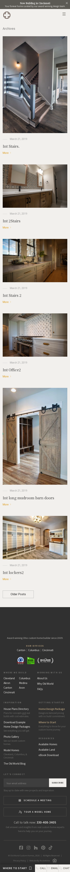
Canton (8, 687)
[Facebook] (20, 847)
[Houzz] (35, 847)
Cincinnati (9, 692)
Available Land (47, 749)
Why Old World (45, 683)
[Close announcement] (66, 3)
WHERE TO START (15, 868)
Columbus (24, 678)
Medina (23, 683)
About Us (42, 678)
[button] (64, 868)
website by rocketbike (39, 860)
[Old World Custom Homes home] (35, 621)
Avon (22, 687)
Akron (7, 683)
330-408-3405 (46, 822)
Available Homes (48, 744)
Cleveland (9, 678)
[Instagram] (28, 847)
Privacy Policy (19, 860)
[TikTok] (50, 847)
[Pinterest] (42, 847)
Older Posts (18, 594)
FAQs (40, 689)
